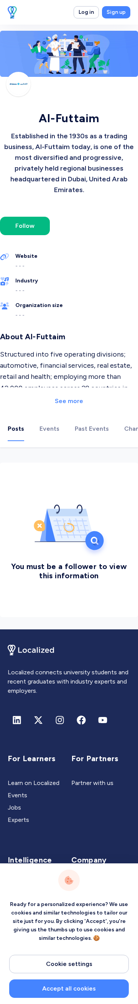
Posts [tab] (16, 428)
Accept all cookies (69, 988)
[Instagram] (60, 720)
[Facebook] (81, 720)
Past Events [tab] (92, 428)
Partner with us (92, 783)
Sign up (116, 12)
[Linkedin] (17, 720)
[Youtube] (103, 720)
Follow (24, 225)
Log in (86, 12)
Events (17, 795)
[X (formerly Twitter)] (38, 720)
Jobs (14, 807)
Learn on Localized (33, 783)
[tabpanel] (69, 538)
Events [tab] (49, 428)
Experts (18, 819)
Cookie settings (69, 963)
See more (69, 401)
